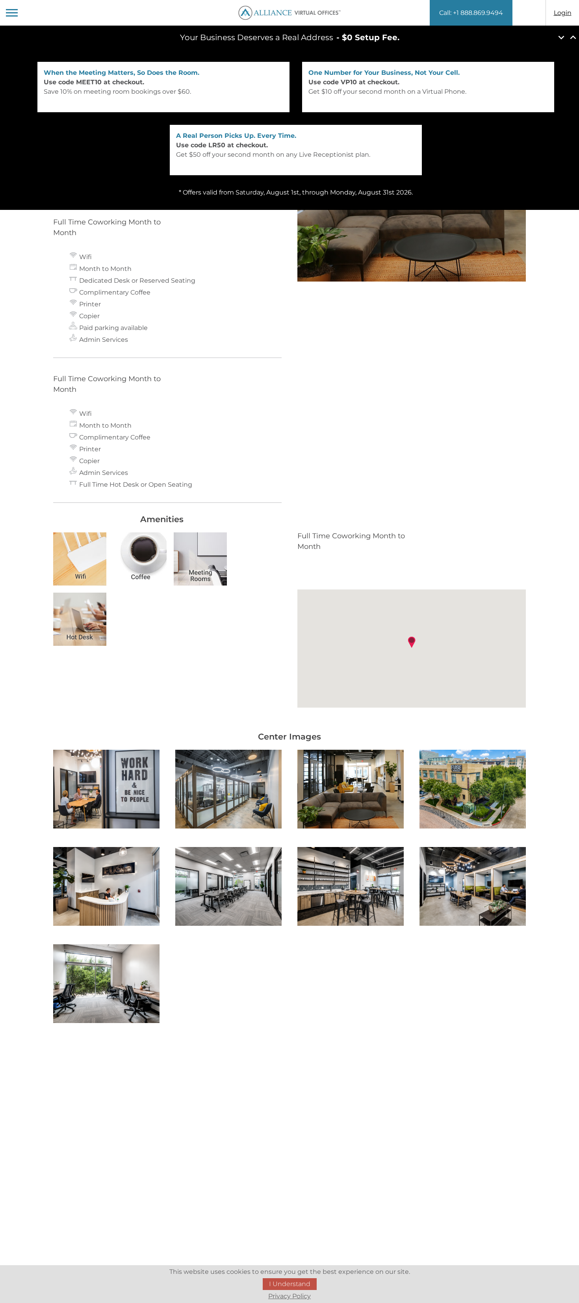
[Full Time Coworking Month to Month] (106, 790)
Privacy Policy (289, 1296)
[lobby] (106, 888)
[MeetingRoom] (228, 888)
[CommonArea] (472, 888)
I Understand (289, 1284)
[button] (411, 642)
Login (563, 13)
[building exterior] (472, 790)
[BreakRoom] (350, 888)
